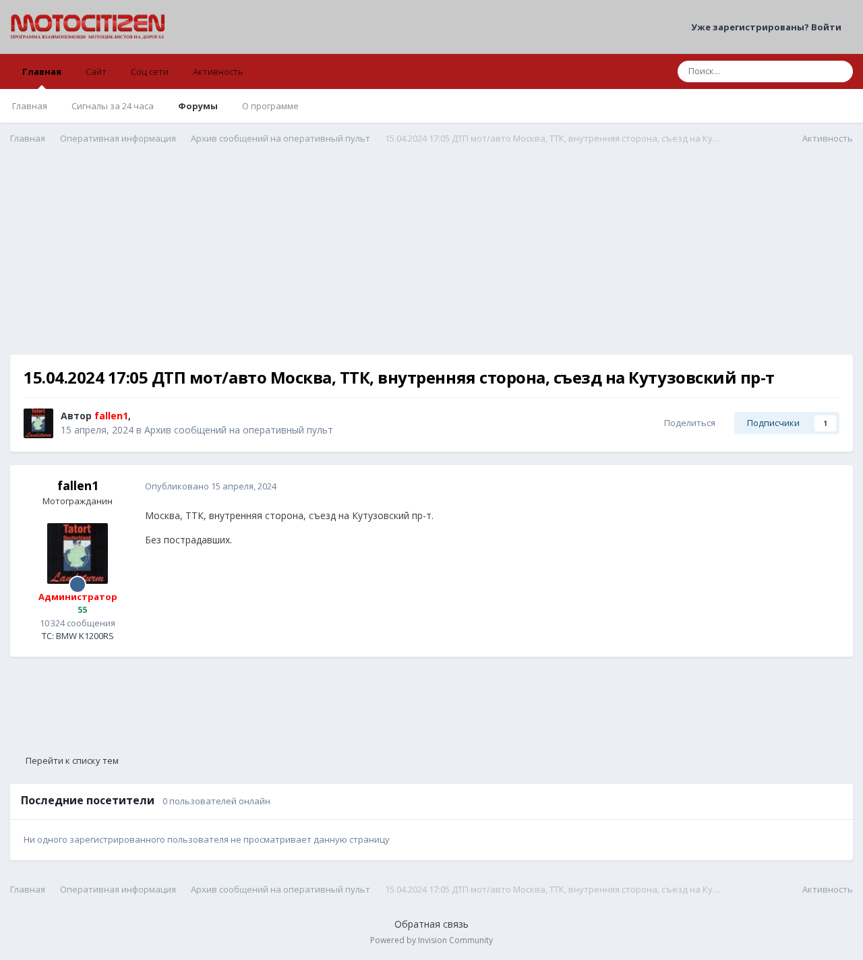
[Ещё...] (828, 487)
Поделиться (687, 423)
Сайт (96, 71)
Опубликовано (210, 486)
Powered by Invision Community (431, 940)
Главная (41, 71)
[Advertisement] (431, 260)
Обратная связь (431, 924)
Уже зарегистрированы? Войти (768, 27)
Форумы (198, 106)
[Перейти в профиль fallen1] (38, 423)
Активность (218, 71)
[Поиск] (839, 71)
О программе (270, 106)
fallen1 (77, 485)
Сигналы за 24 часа (112, 106)
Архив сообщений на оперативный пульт (238, 429)
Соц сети (150, 71)
